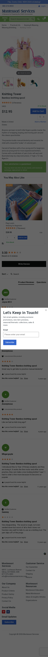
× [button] (46, 310)
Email (5, 330)
